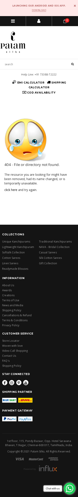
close (75, 6)
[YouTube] (25, 382)
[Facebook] (4, 382)
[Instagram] (11, 382)
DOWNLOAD (39, 10)
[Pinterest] (18, 382)
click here (10, 190)
